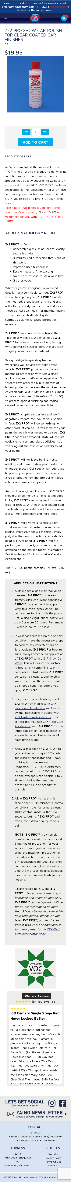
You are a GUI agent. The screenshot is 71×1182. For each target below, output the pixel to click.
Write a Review (37, 996)
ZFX (40, 212)
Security (53, 1154)
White (15, 3)
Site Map (53, 1165)
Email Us (35, 1132)
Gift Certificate (59, 6)
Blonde (29, 3)
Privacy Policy (53, 1157)
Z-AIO (52, 212)
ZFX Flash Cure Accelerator (33, 717)
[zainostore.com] (35, 18)
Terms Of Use (53, 1161)
